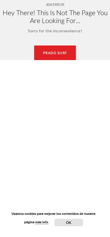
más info (41, 222)
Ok (69, 222)
